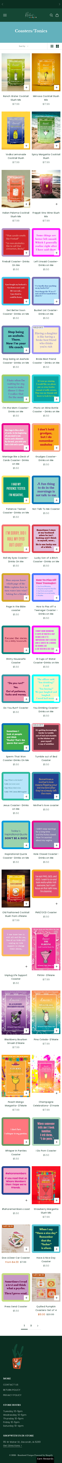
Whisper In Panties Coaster (16, 1152)
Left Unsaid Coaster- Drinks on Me (46, 263)
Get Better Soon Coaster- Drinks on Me (16, 312)
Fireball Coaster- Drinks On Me (15, 263)
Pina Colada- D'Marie (46, 1039)
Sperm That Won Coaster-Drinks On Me (16, 758)
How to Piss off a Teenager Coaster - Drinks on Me (46, 610)
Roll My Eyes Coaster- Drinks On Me (16, 559)
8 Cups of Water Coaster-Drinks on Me (46, 660)
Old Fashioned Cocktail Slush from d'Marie (15, 914)
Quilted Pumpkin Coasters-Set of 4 (46, 1308)
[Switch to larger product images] (52, 46)
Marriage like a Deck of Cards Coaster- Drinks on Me (16, 460)
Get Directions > (12, 1445)
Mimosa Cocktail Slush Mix (46, 98)
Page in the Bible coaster (16, 608)
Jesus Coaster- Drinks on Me (16, 807)
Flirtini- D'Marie (46, 975)
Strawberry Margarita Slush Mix (46, 1210)
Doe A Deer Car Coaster (16, 1257)
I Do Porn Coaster (46, 1150)
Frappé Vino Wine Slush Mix (46, 214)
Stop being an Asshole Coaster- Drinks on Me (16, 360)
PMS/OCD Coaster (46, 912)
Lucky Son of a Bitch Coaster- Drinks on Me (46, 559)
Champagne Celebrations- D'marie (46, 1103)
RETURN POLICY (11, 1389)
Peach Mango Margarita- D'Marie (16, 1103)
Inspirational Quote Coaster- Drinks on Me (16, 855)
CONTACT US (10, 1384)
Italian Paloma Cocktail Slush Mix (15, 214)
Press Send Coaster (16, 1306)
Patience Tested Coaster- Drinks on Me (16, 510)
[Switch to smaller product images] (57, 46)
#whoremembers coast (16, 1209)
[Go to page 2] (37, 1325)
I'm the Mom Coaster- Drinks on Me (16, 409)
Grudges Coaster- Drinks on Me (46, 458)
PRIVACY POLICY (12, 1395)
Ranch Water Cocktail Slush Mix (16, 98)
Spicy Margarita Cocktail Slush (46, 156)
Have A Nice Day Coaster (46, 1259)
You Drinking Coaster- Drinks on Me (46, 709)
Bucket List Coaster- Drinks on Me (46, 312)
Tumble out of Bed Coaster (46, 758)
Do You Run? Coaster (15, 707)
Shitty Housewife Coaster (16, 660)
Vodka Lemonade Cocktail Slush (16, 156)
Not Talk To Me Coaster (46, 509)
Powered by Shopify (43, 1455)
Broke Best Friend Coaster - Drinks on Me (46, 360)
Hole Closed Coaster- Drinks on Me (46, 855)
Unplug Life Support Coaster (16, 977)
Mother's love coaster (46, 805)
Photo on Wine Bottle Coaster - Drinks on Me (46, 409)
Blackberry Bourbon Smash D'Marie (16, 1041)
